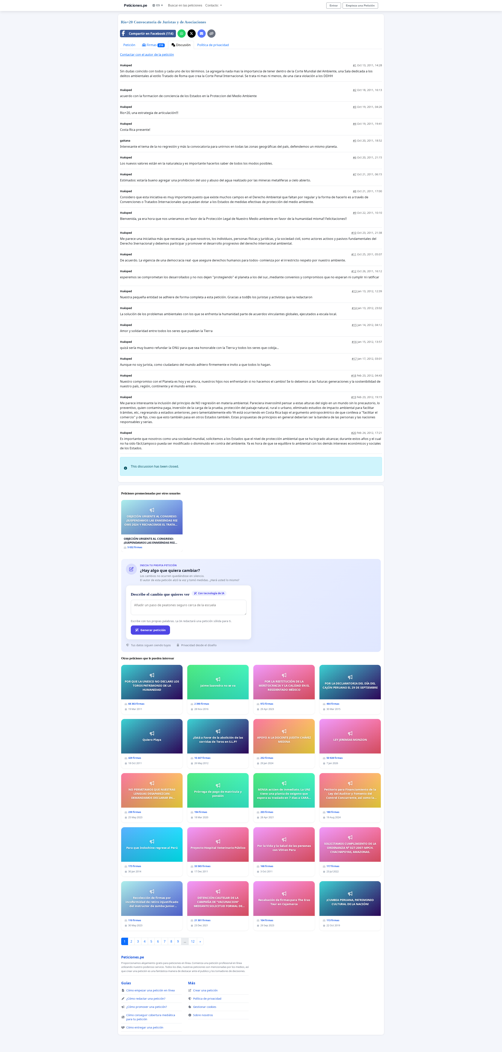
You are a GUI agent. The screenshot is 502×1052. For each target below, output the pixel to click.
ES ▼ (159, 5)
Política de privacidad (213, 45)
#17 (354, 358)
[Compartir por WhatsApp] (181, 33)
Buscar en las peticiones (185, 5)
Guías (126, 983)
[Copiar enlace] (211, 33)
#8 (354, 191)
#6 (354, 157)
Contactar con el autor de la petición (147, 54)
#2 (354, 90)
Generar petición (153, 630)
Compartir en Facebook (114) (151, 33)
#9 (354, 213)
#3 (354, 107)
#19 (353, 397)
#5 (354, 140)
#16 (354, 342)
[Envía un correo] (201, 33)
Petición (129, 45)
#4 (354, 124)
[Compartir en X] (191, 33)
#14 (354, 308)
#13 (354, 291)
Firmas (154, 45)
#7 (354, 174)
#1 (354, 65)
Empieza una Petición (360, 5)
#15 (354, 325)
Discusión (183, 45)
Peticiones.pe (135, 5)
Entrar (334, 5)
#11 (353, 254)
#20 (353, 433)
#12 (353, 271)
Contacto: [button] (212, 5)
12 (193, 941)
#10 (353, 233)
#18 (353, 375)
